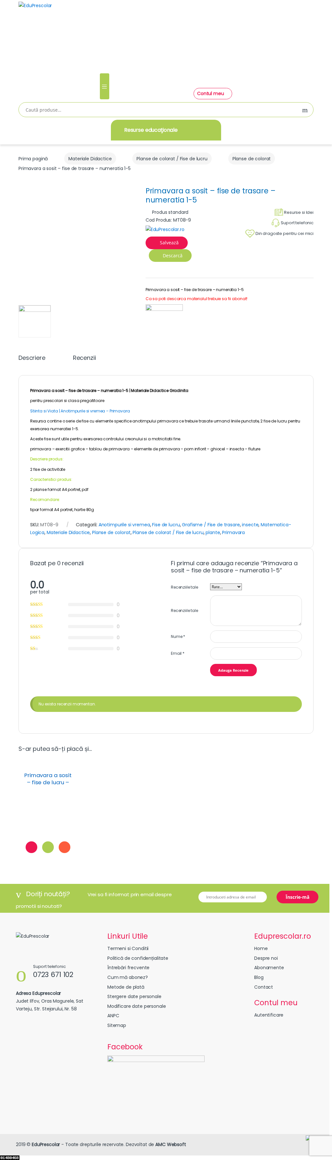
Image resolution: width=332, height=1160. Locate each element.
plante (213, 532)
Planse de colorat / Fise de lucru (171, 158)
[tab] (31, 361)
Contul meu (211, 93)
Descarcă (172, 255)
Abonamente (269, 967)
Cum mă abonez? (127, 977)
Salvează (169, 242)
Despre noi (266, 958)
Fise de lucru (166, 524)
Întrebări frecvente (128, 967)
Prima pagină (33, 158)
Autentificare (268, 1015)
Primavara (233, 532)
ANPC (113, 1015)
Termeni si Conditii (127, 948)
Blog (258, 977)
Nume (178, 636)
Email (177, 653)
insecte (250, 524)
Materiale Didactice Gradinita (159, 390)
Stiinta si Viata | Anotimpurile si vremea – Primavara (80, 411)
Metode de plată (125, 987)
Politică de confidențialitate (137, 958)
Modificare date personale (136, 1006)
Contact (263, 987)
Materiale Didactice (90, 158)
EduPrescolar (46, 1144)
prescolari (52, 400)
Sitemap (116, 1025)
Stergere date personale (134, 996)
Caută (305, 110)
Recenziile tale (184, 587)
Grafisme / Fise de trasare (211, 524)
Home (260, 948)
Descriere (31, 358)
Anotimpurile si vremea (124, 524)
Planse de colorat (251, 158)
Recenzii (84, 358)
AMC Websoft (170, 1144)
